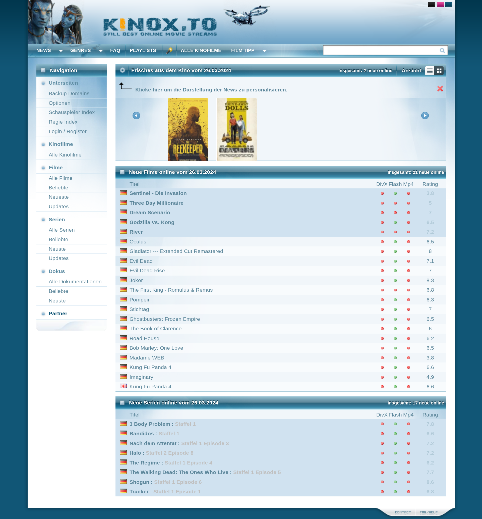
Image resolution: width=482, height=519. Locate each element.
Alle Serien (62, 230)
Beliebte (58, 187)
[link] (241, 22)
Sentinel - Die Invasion (158, 193)
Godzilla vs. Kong (152, 222)
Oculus (138, 241)
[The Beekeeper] (188, 160)
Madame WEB (147, 357)
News (43, 50)
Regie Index (63, 122)
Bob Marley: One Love (156, 348)
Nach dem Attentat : (179, 443)
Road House (144, 338)
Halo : (162, 453)
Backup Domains (69, 93)
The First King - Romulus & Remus (171, 290)
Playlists (143, 50)
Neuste (57, 249)
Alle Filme (61, 178)
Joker (136, 280)
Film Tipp (243, 50)
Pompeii (139, 299)
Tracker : (165, 491)
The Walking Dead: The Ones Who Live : (205, 472)
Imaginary (141, 377)
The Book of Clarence (156, 328)
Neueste (59, 197)
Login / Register (68, 131)
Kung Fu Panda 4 (150, 367)
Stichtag (139, 309)
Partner (58, 313)
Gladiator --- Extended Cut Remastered (176, 251)
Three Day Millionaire (157, 203)
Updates (59, 206)
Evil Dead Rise (147, 270)
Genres (80, 50)
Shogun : (166, 482)
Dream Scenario (150, 212)
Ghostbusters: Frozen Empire (165, 319)
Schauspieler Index (72, 112)
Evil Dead (141, 261)
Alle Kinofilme (201, 50)
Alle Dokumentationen (75, 281)
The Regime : (171, 462)
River (136, 232)
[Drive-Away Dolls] (237, 160)
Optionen (60, 103)
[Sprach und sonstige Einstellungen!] (169, 50)
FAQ (115, 50)
